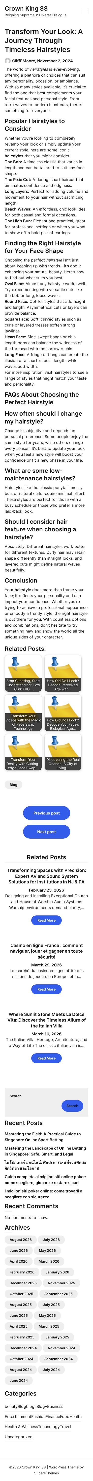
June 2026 (19, 1250)
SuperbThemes (46, 1473)
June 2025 (19, 1315)
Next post (46, 831)
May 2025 (47, 1315)
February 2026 (22, 1272)
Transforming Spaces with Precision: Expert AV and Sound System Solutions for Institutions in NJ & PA (46, 876)
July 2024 (51, 1369)
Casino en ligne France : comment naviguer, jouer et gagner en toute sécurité (46, 951)
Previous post (46, 813)
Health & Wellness (21, 1426)
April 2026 (19, 1261)
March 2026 (49, 1261)
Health (75, 1416)
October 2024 (21, 1359)
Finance (53, 1416)
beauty (11, 1406)
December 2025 (23, 1283)
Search (16, 1096)
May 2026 (47, 1250)
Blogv (41, 1406)
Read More (46, 920)
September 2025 (58, 1294)
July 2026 (51, 1239)
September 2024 (58, 1359)
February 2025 (22, 1337)
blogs (31, 1406)
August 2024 (21, 1369)
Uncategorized (18, 1436)
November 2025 (61, 1283)
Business (55, 1406)
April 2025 (19, 1326)
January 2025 (57, 1337)
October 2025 (21, 1294)
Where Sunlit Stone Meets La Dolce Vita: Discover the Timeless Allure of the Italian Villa (46, 1020)
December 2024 (23, 1348)
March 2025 (49, 1326)
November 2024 (61, 1348)
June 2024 (19, 1380)
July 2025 (51, 1304)
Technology (49, 1426)
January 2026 (57, 1272)
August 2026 (21, 1239)
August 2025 (21, 1304)
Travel (65, 1426)
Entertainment (18, 1416)
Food (64, 1416)
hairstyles (62, 372)
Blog (13, 784)
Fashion (38, 1416)
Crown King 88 (26, 8)
